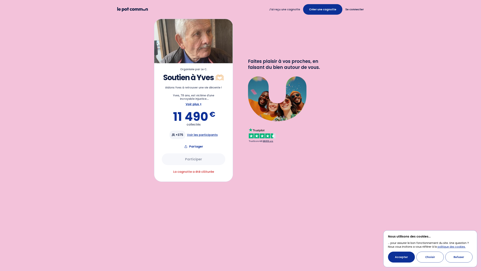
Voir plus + (194, 104)
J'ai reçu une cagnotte (284, 9)
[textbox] (193, 93)
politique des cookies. (452, 247)
